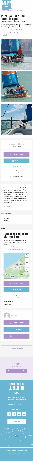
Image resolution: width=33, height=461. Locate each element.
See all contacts (16, 166)
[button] (30, 16)
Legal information (22, 450)
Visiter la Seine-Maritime (26, 3)
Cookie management (14, 453)
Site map (23, 453)
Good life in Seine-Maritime (17, 2)
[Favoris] (26, 16)
